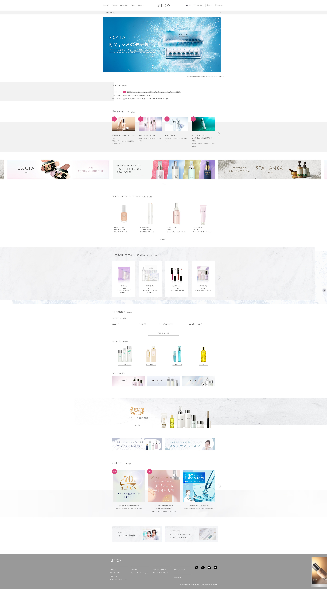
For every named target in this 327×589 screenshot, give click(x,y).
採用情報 (176, 577)
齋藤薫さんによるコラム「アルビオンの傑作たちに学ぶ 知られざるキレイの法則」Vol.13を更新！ (154, 92)
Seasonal (106, 5)
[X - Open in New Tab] (196, 567)
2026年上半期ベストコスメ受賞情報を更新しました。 (137, 95)
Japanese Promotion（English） (140, 573)
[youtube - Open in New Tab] (209, 567)
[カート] (190, 5)
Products (114, 5)
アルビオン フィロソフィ (159, 573)
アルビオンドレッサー (159, 569)
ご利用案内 (113, 569)
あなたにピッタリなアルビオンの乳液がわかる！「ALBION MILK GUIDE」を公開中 (145, 99)
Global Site (220, 5)
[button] (219, 134)
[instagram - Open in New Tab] (203, 567)
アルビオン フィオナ (179, 569)
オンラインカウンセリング (117, 579)
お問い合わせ (113, 576)
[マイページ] (187, 5)
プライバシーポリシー (116, 573)
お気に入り (199, 5)
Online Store (124, 5)
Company (140, 5)
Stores (210, 5)
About (133, 5)
